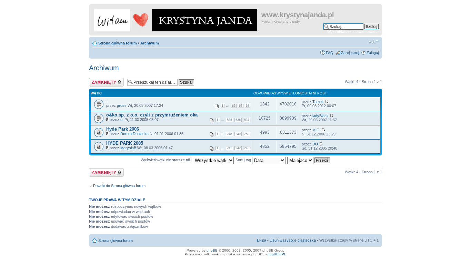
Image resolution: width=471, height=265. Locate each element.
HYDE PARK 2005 (124, 143)
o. (121, 120)
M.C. (316, 130)
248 (229, 134)
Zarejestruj (350, 53)
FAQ (329, 53)
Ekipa (261, 240)
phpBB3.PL (277, 254)
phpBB (212, 250)
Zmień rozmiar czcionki (374, 42)
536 (238, 120)
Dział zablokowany (104, 80)
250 (246, 134)
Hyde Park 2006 (122, 129)
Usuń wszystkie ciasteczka (293, 240)
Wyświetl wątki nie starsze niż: (167, 160)
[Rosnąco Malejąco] (309, 160)
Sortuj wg (244, 160)
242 (238, 148)
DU (315, 144)
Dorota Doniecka (134, 134)
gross (122, 105)
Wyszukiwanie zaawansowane (353, 32)
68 (247, 106)
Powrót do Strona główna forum (119, 186)
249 (238, 134)
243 (246, 148)
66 (234, 106)
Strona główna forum (117, 43)
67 (240, 106)
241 (229, 148)
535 (229, 120)
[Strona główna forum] (176, 19)
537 (246, 120)
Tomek (318, 102)
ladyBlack (320, 116)
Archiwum (149, 43)
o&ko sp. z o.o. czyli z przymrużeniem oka (152, 115)
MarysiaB (128, 148)
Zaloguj (373, 53)
